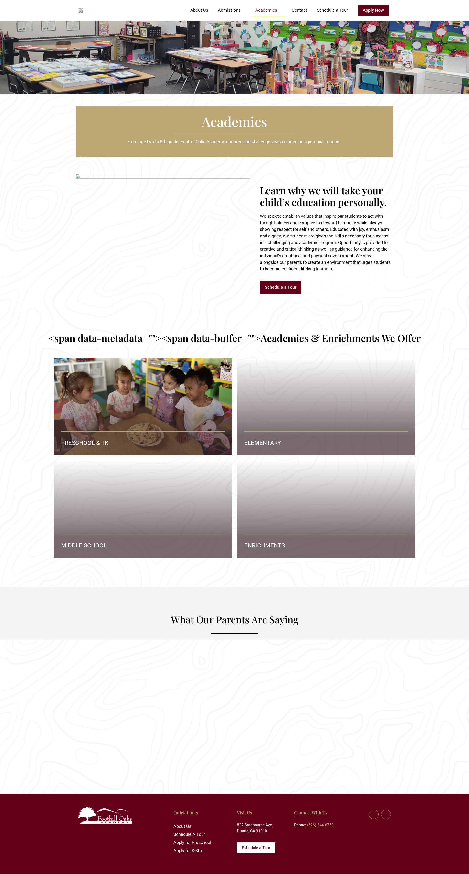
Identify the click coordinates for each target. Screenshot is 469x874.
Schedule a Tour (332, 10)
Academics (266, 10)
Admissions (229, 10)
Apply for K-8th (187, 850)
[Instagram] (386, 814)
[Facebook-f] (374, 814)
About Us (199, 10)
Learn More (208, 443)
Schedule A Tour (189, 834)
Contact (299, 10)
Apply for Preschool (192, 842)
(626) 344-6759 (320, 825)
